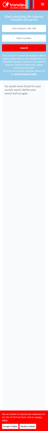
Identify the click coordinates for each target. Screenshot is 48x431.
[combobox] (24, 28)
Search (24, 48)
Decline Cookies (27, 426)
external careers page (25, 74)
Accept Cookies (10, 426)
